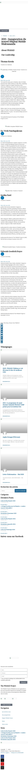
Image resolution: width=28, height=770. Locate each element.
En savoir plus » (6, 381)
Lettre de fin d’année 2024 (8, 518)
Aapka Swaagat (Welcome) (11, 437)
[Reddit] (14, 336)
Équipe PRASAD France (7, 718)
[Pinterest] (14, 333)
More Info (3, 80)
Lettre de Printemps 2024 (8, 529)
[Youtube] (2, 764)
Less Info (8, 80)
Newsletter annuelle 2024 (8, 524)
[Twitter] (14, 327)
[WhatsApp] (14, 342)
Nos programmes (6, 715)
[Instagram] (2, 767)
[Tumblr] (14, 338)
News (3, 721)
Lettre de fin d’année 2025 (8, 501)
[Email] (14, 340)
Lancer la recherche (20, 490)
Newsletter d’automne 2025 (8, 513)
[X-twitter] (2, 760)
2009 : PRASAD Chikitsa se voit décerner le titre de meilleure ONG (13, 370)
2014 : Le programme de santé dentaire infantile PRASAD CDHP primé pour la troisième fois (13, 405)
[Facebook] (14, 325)
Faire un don (5, 724)
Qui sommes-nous (6, 711)
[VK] (14, 331)
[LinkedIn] (14, 329)
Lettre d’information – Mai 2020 (13, 474)
